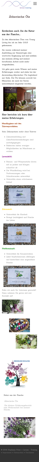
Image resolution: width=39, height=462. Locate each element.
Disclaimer (30, 453)
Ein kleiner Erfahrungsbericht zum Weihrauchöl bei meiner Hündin (18, 407)
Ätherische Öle (11, 401)
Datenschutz (18, 453)
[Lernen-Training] (16, 9)
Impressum (7, 453)
